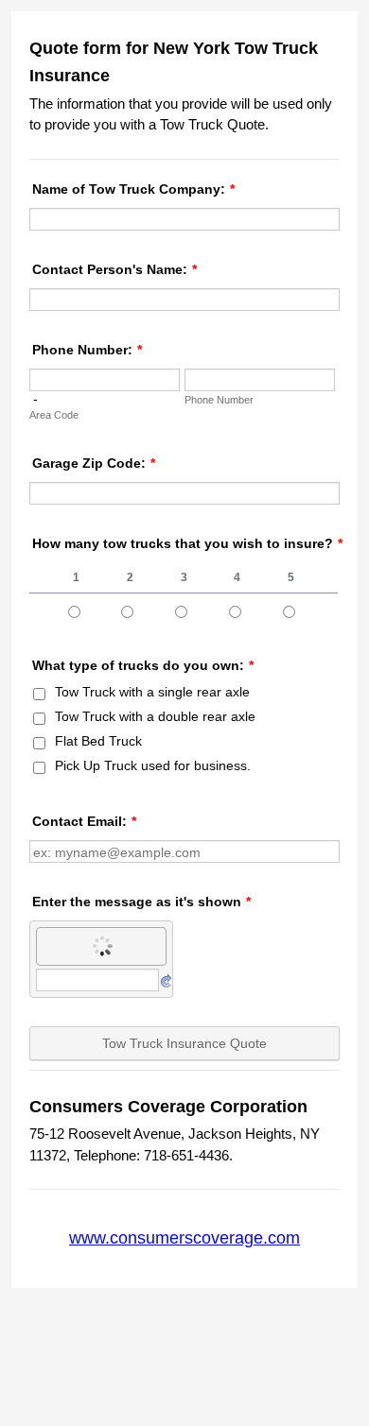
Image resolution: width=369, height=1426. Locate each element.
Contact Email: (84, 821)
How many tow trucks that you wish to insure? (187, 543)
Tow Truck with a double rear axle (155, 716)
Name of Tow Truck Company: (133, 189)
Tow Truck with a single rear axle (152, 691)
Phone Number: (87, 349)
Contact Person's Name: (114, 269)
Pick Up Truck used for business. (153, 765)
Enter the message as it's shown (141, 901)
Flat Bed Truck (98, 740)
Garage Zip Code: (93, 463)
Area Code (54, 415)
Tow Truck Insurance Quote (184, 1043)
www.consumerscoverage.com (184, 1237)
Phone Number (219, 399)
